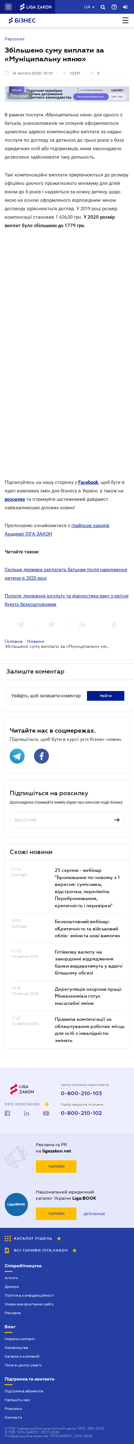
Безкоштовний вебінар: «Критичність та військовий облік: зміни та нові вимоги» (87, 928)
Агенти (11, 1278)
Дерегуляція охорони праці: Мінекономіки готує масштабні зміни (88, 996)
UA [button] (87, 6)
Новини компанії (20, 1339)
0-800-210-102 (81, 1113)
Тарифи (56, 1166)
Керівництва (16, 1347)
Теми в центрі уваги (23, 1365)
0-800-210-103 (81, 1093)
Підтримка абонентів (24, 1391)
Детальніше (94, 1214)
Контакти (13, 1417)
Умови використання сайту (29, 1304)
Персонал (15, 39)
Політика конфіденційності (29, 1295)
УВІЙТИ (106, 696)
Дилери (12, 1286)
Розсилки (13, 1408)
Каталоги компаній (22, 1356)
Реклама (13, 1313)
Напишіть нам (17, 1400)
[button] (8, 7)
